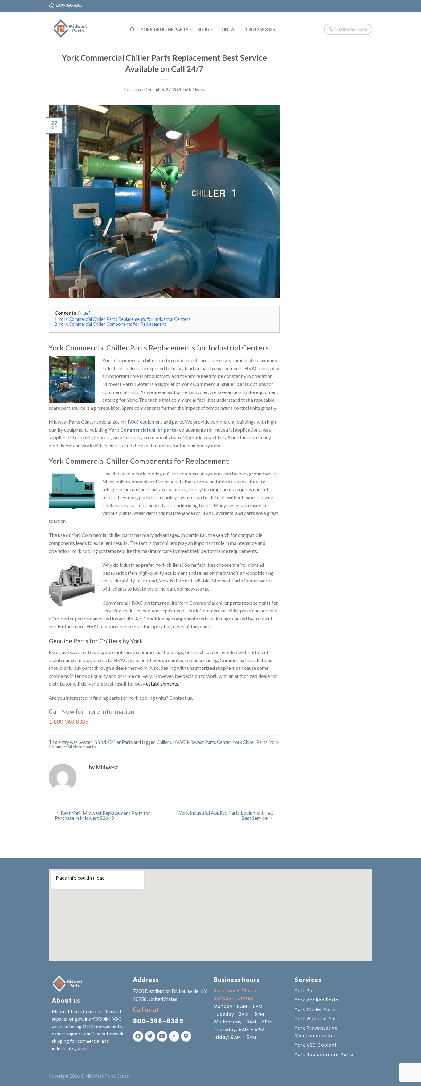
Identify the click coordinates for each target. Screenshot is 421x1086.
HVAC (179, 742)
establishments (162, 683)
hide (84, 313)
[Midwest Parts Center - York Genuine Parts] (85, 27)
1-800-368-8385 (350, 29)
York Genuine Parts (164, 29)
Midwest (197, 89)
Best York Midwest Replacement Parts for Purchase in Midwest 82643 (102, 815)
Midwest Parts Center (209, 742)
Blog (203, 29)
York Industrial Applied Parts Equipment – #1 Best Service (226, 815)
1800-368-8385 (68, 5)
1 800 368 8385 (260, 29)
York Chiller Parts (115, 742)
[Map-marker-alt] (186, 1036)
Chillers (164, 742)
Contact (229, 29)
